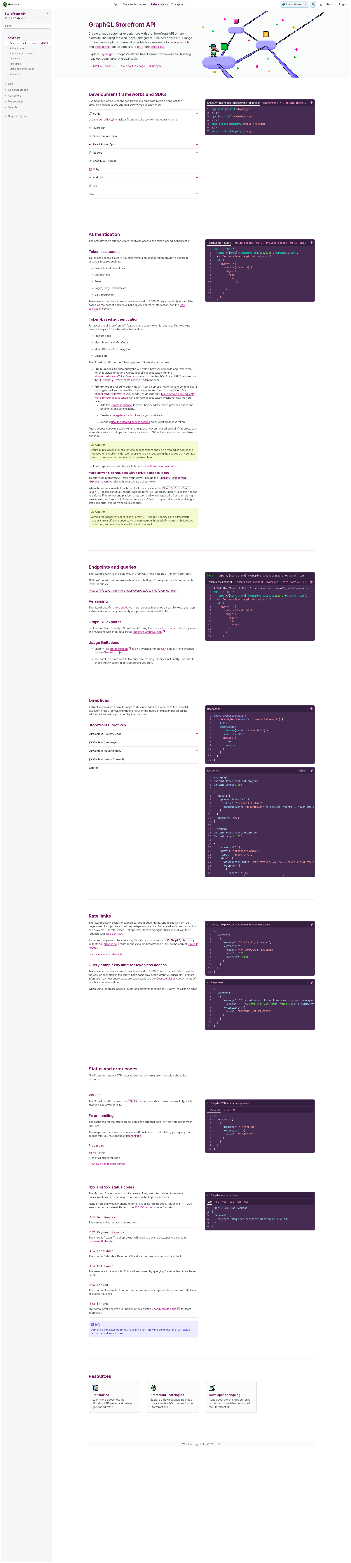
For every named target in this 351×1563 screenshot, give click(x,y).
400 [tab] (209, 1201)
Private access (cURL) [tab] (281, 242)
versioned (121, 607)
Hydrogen (107, 54)
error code (110, 943)
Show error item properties (108, 1163)
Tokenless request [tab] (219, 582)
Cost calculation (166, 978)
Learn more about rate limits (105, 954)
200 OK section (144, 1207)
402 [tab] (217, 1201)
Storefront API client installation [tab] (288, 102)
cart (140, 47)
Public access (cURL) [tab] (248, 242)
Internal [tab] (229, 1109)
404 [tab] (231, 1201)
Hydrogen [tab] (272, 582)
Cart (163, 648)
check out (158, 47)
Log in (343, 4)
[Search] (313, 4)
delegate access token (126, 415)
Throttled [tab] (214, 1109)
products (183, 42)
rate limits (109, 432)
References (158, 4)
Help (329, 4)
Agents (143, 4)
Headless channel (121, 405)
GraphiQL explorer (164, 628)
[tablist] (221, 1110)
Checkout (109, 652)
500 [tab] (246, 1201)
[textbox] (261, 120)
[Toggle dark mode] (321, 4)
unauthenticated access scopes (130, 421)
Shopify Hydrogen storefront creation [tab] (233, 102)
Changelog (177, 4)
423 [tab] (239, 1201)
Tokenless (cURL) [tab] (219, 242)
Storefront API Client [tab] (296, 582)
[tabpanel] (260, 120)
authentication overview (161, 466)
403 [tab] (224, 1201)
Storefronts (129, 4)
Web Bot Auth (114, 933)
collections (102, 47)
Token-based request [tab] (249, 582)
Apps (116, 4)
